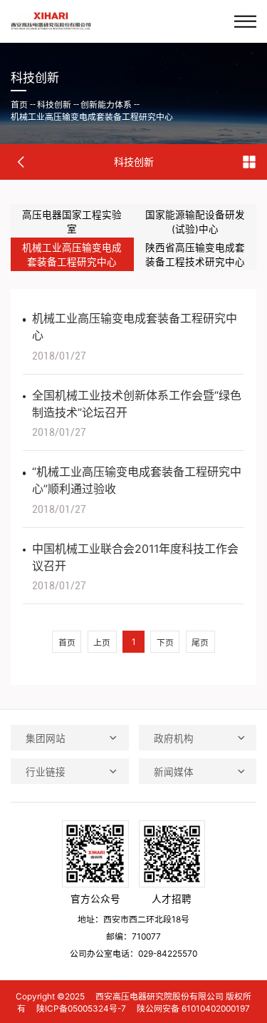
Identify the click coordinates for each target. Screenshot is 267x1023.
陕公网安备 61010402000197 (193, 1008)
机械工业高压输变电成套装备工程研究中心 (92, 116)
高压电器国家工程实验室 (72, 222)
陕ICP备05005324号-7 (81, 1008)
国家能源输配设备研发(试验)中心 (195, 222)
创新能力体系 (106, 104)
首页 (19, 104)
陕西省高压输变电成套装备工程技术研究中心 (195, 255)
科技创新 (54, 104)
